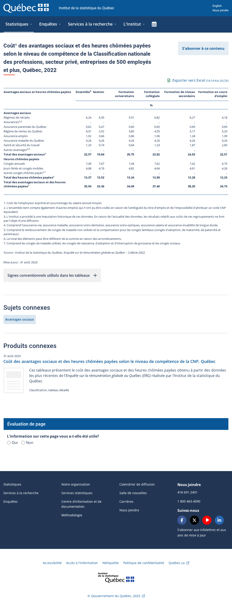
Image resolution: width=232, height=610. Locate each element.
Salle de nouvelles (133, 493)
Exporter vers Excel (200, 80)
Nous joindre (221, 10)
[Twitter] (194, 520)
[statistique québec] (116, 577)
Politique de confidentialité (143, 563)
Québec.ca (177, 563)
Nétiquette (110, 563)
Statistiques (12, 484)
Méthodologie (71, 515)
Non (29, 442)
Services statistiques (76, 493)
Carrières (126, 501)
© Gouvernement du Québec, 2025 (113, 596)
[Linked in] (219, 520)
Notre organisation (75, 484)
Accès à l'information (82, 563)
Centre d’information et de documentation (81, 504)
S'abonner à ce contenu (203, 48)
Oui (15, 442)
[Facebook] (181, 520)
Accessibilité (52, 563)
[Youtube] (206, 520)
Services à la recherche (21, 493)
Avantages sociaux (19, 319)
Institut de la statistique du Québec (86, 8)
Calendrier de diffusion (137, 484)
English (217, 5)
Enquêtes (10, 501)
